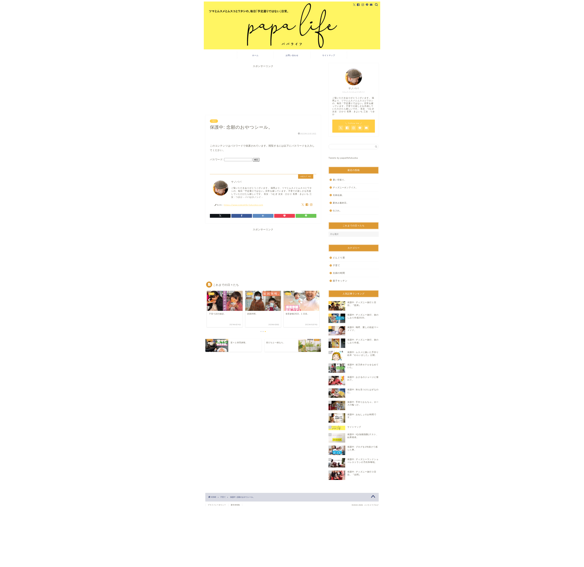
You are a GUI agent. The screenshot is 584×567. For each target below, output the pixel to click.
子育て (213, 121)
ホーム (255, 55)
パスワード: (217, 159)
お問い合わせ (292, 55)
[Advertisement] (263, 89)
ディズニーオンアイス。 (345, 187)
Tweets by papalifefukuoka (343, 158)
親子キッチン (340, 280)
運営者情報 (235, 505)
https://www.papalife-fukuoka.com (243, 204)
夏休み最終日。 (341, 203)
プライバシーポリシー (217, 505)
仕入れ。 (337, 211)
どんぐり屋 (339, 257)
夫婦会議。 (338, 195)
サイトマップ (328, 55)
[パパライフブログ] (292, 48)
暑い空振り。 (339, 180)
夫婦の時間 (339, 273)
